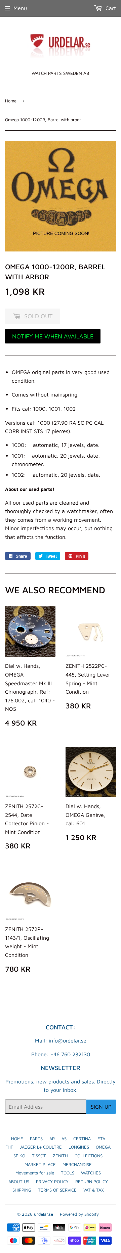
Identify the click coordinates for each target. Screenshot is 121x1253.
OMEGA (103, 1147)
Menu (20, 8)
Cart (110, 8)
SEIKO (19, 1155)
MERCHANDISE (77, 1164)
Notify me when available (52, 336)
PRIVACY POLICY (52, 1181)
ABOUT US (18, 1181)
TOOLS (67, 1172)
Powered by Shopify (79, 1214)
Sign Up (101, 1107)
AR (52, 1138)
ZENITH (60, 1155)
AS (64, 1138)
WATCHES (91, 1172)
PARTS (36, 1138)
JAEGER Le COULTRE (41, 1147)
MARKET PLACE (40, 1164)
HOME (17, 1138)
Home (10, 100)
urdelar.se (43, 1214)
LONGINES (79, 1147)
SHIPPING (21, 1190)
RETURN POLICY (91, 1181)
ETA (101, 1138)
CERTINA (82, 1138)
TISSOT (39, 1155)
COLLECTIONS (89, 1155)
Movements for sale (34, 1172)
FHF (9, 1147)
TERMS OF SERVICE (57, 1190)
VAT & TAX (93, 1190)
